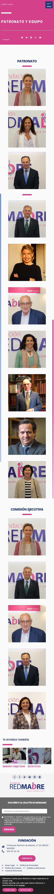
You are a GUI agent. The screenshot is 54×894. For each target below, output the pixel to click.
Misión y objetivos (14, 766)
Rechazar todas (25, 890)
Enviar (9, 829)
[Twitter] (24, 777)
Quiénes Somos (7, 4)
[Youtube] (29, 777)
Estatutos (34, 766)
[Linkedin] (34, 777)
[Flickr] (39, 777)
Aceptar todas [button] (9, 890)
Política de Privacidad (33, 819)
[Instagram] (14, 777)
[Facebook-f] (19, 777)
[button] (22, 38)
